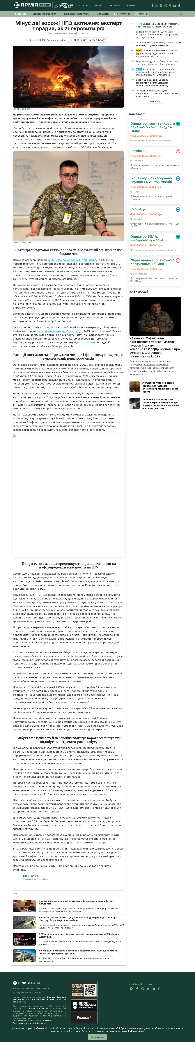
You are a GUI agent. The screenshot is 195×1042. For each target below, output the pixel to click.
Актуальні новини (58, 33)
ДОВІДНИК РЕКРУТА (44, 14)
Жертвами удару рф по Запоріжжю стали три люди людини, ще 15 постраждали (157, 62)
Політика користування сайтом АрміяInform (33, 1020)
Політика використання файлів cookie (30, 1023)
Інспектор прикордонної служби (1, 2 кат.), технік (151, 180)
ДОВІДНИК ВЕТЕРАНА (76, 14)
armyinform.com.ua (38, 1008)
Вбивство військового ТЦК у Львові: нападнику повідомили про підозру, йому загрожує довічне (78, 919)
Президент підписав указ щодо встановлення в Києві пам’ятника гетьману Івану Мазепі (158, 93)
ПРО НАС (130, 5)
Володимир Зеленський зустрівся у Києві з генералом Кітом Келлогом (157, 25)
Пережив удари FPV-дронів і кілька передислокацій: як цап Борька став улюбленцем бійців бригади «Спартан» (160, 404)
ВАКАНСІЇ (99, 5)
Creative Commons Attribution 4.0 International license (39, 998)
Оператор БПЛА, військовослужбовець (148, 238)
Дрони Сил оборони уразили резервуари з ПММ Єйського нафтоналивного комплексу (152, 82)
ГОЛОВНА (84, 5)
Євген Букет (30, 875)
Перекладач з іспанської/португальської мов (152, 262)
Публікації (83, 33)
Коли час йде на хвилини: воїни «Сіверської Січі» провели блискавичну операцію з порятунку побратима (156, 72)
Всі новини (155, 101)
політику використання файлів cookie (121, 1031)
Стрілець (138, 209)
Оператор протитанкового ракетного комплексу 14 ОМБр (152, 127)
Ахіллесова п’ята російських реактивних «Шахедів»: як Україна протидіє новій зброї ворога (160, 387)
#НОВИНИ (20, 14)
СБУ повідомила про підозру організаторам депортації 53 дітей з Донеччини (158, 44)
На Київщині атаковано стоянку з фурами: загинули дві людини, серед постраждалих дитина (156, 53)
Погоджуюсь (97, 1037)
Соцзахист (115, 5)
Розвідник (138, 151)
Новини (72, 33)
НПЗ (15, 893)
